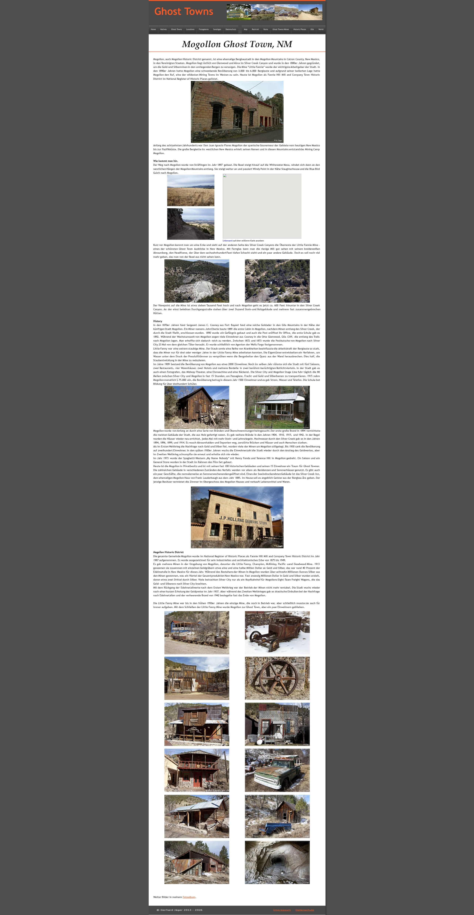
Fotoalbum (189, 897)
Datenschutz (305, 910)
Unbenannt (228, 241)
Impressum (282, 910)
